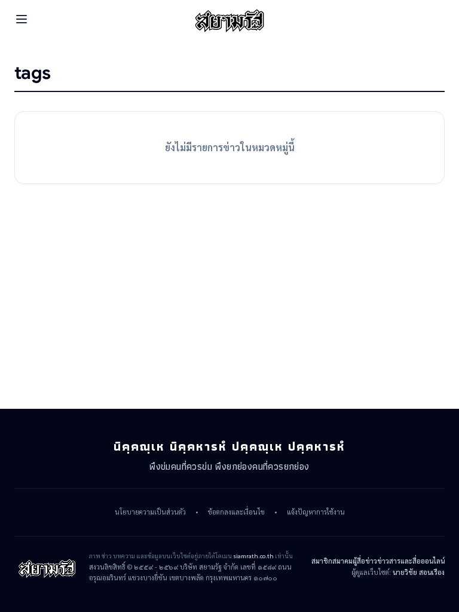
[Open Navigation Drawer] (21, 19)
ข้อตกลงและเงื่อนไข (236, 512)
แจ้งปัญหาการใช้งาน (316, 512)
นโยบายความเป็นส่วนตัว (150, 512)
